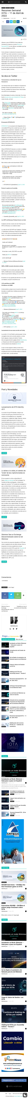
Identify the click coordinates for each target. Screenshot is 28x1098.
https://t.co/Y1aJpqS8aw (9, 304)
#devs (14, 211)
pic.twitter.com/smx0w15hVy (9, 323)
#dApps (12, 206)
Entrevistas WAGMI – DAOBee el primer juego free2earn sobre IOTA (13, 907)
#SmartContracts (6, 206)
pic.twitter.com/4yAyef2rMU (9, 306)
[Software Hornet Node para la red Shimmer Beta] (5, 687)
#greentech (11, 108)
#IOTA (9, 104)
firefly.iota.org (23, 340)
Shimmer (12, 7)
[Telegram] (14, 629)
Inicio (2, 5)
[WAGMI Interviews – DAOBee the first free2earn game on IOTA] (14, 877)
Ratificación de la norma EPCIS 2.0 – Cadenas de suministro (16, 724)
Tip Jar (10, 1093)
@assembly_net (8, 321)
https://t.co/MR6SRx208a (8, 322)
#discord (19, 210)
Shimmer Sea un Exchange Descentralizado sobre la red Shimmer (7, 609)
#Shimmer (4, 302)
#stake (13, 321)
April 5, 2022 (19, 309)
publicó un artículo (9, 480)
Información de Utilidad (18, 1093)
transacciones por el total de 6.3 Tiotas (14, 97)
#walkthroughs (18, 205)
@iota (7, 299)
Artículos (7, 5)
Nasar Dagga (11, 587)
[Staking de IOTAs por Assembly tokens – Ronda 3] (5, 673)
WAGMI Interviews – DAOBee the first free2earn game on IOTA (13, 886)
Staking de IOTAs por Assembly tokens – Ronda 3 (12, 1026)
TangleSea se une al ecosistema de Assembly (20, 607)
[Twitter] (17, 629)
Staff (6, 1093)
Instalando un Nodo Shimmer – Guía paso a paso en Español (18, 645)
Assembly (7, 7)
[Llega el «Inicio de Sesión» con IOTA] (5, 666)
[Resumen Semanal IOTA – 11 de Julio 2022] (5, 717)
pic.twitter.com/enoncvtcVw (9, 213)
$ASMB (11, 316)
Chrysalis (21, 548)
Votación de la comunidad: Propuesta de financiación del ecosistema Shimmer (17, 701)
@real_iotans (21, 105)
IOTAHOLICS (4, 126)
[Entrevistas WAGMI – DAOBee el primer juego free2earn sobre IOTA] (14, 898)
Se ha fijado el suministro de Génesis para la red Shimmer (11, 971)
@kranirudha (5, 209)
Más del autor (19, 639)
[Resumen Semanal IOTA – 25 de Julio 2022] (5, 680)
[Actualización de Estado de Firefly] (5, 652)
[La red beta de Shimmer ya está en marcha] (5, 694)
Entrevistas (4, 882)
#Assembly (10, 211)
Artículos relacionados (8, 639)
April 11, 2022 (5, 118)
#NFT (3, 108)
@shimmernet (16, 319)
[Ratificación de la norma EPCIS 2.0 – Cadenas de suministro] (5, 724)
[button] (26, 2)
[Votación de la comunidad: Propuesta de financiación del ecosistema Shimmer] (5, 701)
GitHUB (19, 343)
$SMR (9, 297)
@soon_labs (7, 102)
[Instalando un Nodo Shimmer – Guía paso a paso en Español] (5, 645)
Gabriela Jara (6, 18)
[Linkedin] (11, 629)
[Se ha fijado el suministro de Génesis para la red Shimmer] (5, 659)
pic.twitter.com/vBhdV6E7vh (9, 114)
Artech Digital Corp (18, 1096)
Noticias (3, 646)
